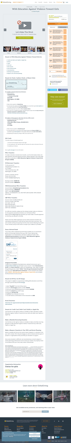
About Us (44, 426)
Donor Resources (57, 431)
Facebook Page (13, 371)
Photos (29, 53)
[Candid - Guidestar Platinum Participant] (53, 437)
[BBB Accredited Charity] (57, 437)
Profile (11, 372)
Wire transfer (10, 66)
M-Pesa (8, 61)
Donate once (52, 27)
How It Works (44, 428)
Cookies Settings (34, 438)
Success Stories (57, 432)
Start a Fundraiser (57, 103)
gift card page (11, 150)
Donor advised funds (11, 68)
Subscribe (45, 411)
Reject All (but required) (35, 436)
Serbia (36, 6)
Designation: (8, 254)
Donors (6, 426)
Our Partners (31, 429)
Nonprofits (40, 2)
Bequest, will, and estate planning (14, 73)
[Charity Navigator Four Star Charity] (49, 437)
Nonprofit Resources (57, 428)
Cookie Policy (11, 436)
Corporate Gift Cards (33, 431)
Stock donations (10, 70)
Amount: (7, 257)
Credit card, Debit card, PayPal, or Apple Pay (16, 60)
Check (8, 63)
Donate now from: (9, 251)
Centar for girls (36, 11)
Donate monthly (63, 27)
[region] (21, 436)
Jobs (42, 429)
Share (40, 53)
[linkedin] (62, 421)
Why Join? (18, 429)
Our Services (31, 428)
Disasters (50, 2)
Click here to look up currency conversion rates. (17, 113)
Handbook (18, 431)
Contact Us (44, 432)
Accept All (34, 433)
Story (8, 53)
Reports (19, 53)
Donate (17, 2)
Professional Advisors (8, 431)
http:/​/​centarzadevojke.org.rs (14, 370)
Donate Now (57, 23)
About (36, 2)
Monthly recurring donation (13, 71)
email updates (39, 106)
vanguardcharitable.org (11, 266)
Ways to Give (6, 428)
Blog (54, 2)
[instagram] (58, 421)
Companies (46, 2)
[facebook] (54, 421)
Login (67, 2)
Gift (60, 2)
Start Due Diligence (20, 428)
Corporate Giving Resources (59, 429)
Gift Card (9, 65)
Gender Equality (29, 6)
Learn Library (58, 426)
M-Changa (22, 282)
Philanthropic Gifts (7, 429)
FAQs (43, 431)
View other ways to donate (61, 77)
